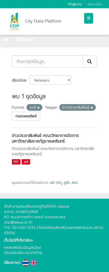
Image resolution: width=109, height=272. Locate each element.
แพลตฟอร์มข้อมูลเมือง (22, 247)
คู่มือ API (70, 182)
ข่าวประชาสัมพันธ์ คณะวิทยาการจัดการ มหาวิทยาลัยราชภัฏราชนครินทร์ (45, 138)
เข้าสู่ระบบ (75, 4)
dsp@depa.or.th (18, 222)
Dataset (25, 39)
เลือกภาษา (12, 262)
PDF (16, 162)
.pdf (26, 162)
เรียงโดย (19, 80)
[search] (90, 61)
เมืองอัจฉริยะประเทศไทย (23, 253)
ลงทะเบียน (94, 4)
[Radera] (38, 107)
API (52, 182)
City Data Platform (43, 21)
